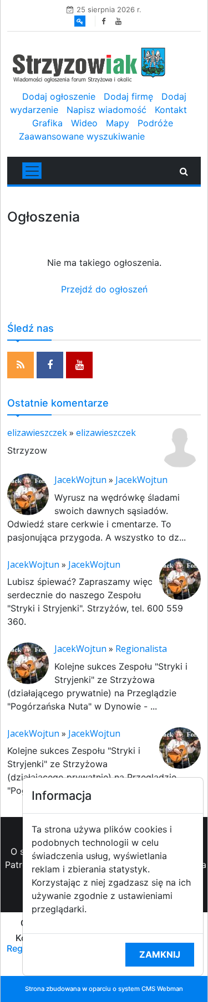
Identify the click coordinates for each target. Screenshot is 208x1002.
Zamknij (159, 954)
